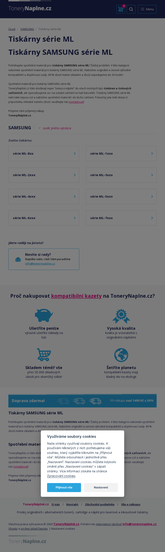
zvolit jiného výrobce (57, 128)
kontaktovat (76, 102)
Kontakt (72, 504)
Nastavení (101, 487)
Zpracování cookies (61, 476)
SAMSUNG (27, 29)
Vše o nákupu (130, 504)
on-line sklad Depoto (34, 529)
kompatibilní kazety (76, 295)
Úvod (11, 29)
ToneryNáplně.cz (66, 524)
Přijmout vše (64, 487)
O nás (56, 504)
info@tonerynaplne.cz (40, 263)
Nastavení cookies (63, 529)
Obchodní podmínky (100, 504)
